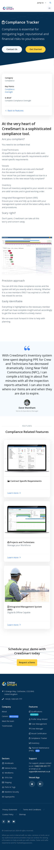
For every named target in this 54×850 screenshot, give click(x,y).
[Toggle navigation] (49, 8)
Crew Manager (37, 728)
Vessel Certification (39, 733)
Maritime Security (11, 792)
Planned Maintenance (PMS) (39, 749)
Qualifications (36, 712)
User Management (39, 724)
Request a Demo (27, 662)
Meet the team (8, 721)
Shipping (7, 782)
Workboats (9, 763)
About (4, 711)
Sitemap (22, 814)
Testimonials (7, 726)
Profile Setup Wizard (38, 719)
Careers (10, 716)
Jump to (40, 2)
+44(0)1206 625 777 (42, 766)
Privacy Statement (9, 809)
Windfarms (8, 773)
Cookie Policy (7, 814)
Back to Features (15, 110)
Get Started (36, 49)
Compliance (9, 89)
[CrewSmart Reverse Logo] (9, 683)
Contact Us (12, 49)
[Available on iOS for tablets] (32, 784)
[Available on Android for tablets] (40, 784)
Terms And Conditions (32, 809)
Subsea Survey (10, 768)
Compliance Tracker (38, 738)
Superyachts (9, 797)
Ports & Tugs (9, 787)
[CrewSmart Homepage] (9, 8)
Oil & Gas (8, 777)
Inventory (35, 743)
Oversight (9, 92)
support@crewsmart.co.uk (39, 771)
